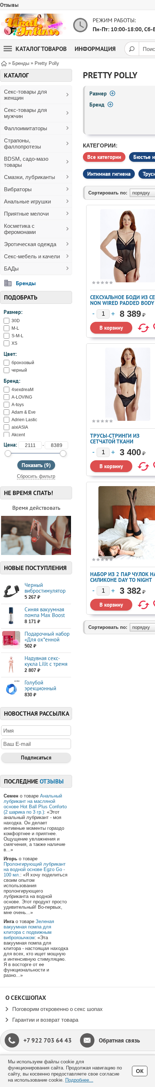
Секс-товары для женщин (25, 95)
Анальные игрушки (27, 201)
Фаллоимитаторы (25, 128)
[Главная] (4, 63)
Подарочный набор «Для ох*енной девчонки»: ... (47, 639)
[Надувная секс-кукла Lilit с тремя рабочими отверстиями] (11, 664)
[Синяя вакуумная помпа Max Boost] (11, 616)
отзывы (52, 781)
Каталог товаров (41, 49)
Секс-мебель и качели (32, 256)
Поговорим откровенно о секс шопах (57, 1009)
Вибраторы (18, 189)
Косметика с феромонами (20, 229)
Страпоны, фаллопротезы (22, 143)
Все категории (104, 157)
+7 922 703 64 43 (47, 1040)
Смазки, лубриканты (29, 177)
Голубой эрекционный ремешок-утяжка (44, 688)
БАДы (11, 268)
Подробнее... (79, 1080)
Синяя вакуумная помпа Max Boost (45, 612)
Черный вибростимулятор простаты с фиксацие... (45, 594)
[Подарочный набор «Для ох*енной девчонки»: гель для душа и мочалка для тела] (11, 640)
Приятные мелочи (26, 214)
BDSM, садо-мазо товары (26, 162)
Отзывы (9, 4)
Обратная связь (119, 1040)
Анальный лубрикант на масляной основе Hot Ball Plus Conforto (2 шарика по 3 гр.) (35, 804)
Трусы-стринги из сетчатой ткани (115, 438)
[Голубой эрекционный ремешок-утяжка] (11, 689)
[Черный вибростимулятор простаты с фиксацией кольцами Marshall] (11, 591)
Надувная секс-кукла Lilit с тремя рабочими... (46, 664)
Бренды (26, 283)
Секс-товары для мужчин (25, 113)
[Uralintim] (33, 25)
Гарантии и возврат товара (45, 1020)
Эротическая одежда (30, 244)
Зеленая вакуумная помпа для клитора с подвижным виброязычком (29, 929)
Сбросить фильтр (36, 476)
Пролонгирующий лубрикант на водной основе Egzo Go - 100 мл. (35, 869)
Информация (95, 49)
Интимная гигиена (108, 173)
